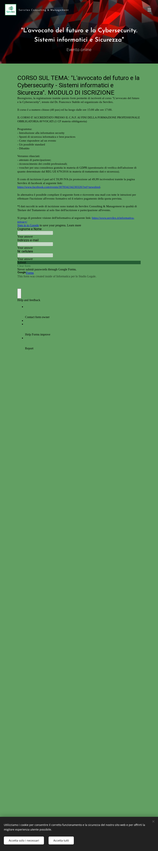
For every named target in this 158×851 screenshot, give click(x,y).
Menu (149, 10)
